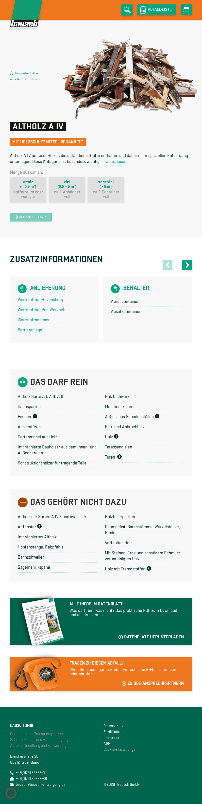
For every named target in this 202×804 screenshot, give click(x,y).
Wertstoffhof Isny (33, 320)
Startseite (21, 73)
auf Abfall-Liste (33, 217)
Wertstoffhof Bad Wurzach (41, 310)
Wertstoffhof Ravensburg (40, 300)
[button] (167, 265)
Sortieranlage (30, 330)
